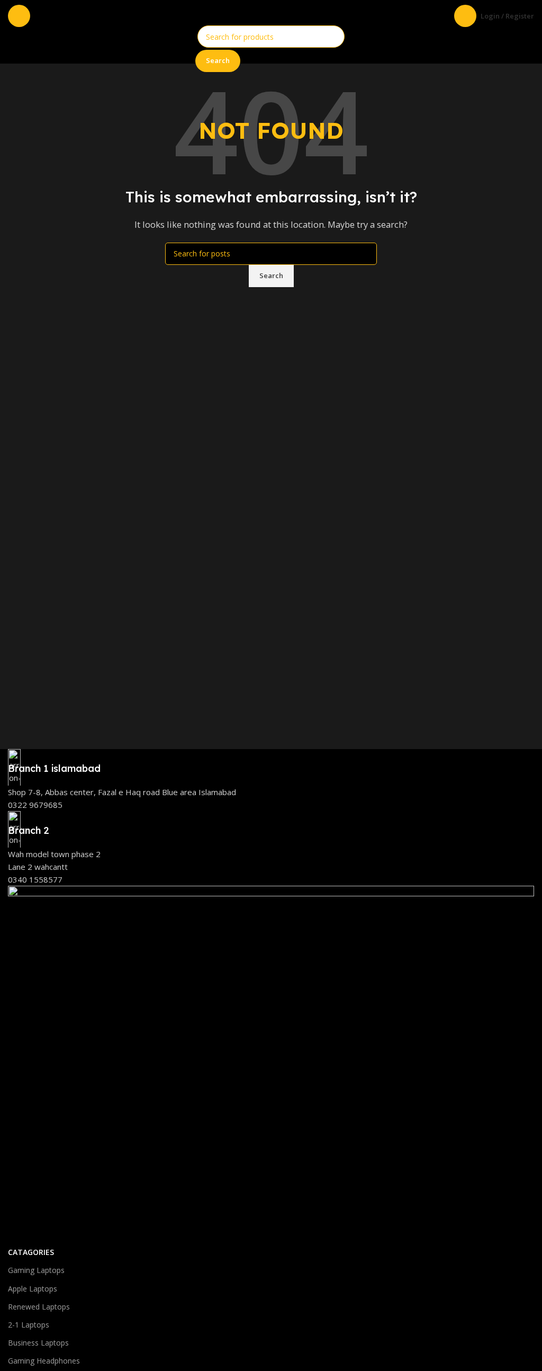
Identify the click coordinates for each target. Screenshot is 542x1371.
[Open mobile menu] (19, 15)
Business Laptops (38, 1343)
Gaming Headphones (44, 1361)
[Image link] (271, 1063)
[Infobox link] (271, 762)
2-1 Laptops (28, 1325)
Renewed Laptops (39, 1307)
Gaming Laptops (36, 1270)
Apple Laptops (32, 1289)
